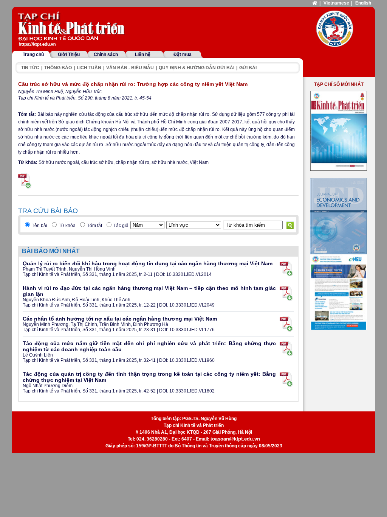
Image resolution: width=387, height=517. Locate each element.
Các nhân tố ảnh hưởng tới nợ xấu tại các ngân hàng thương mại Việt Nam (120, 319)
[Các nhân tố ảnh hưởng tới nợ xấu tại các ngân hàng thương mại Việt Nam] (286, 324)
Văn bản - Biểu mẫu (130, 67)
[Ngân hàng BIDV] (339, 292)
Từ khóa (67, 225)
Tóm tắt (94, 225)
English (363, 3)
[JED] (339, 216)
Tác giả (120, 225)
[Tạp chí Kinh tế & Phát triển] (72, 29)
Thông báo (58, 67)
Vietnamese (336, 3)
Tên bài (39, 225)
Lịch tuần (89, 67)
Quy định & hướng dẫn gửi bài (196, 67)
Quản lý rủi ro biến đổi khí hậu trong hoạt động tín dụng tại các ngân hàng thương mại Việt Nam (147, 263)
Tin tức (30, 67)
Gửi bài (248, 67)
